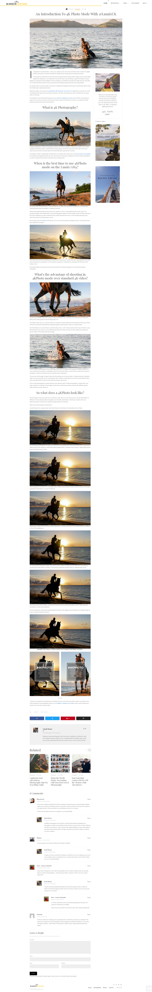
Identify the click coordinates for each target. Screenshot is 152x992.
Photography (135, 3)
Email (31, 963)
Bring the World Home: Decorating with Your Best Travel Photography (60, 781)
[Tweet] (52, 718)
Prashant (39, 914)
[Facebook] (114, 984)
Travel (125, 3)
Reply (89, 799)
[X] (116, 984)
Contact (111, 987)
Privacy (105, 987)
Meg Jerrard (40, 799)
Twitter (72, 703)
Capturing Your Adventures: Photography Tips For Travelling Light (39, 781)
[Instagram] (118, 984)
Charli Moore (71, 9)
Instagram (59, 703)
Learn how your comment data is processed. (64, 976)
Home (105, 3)
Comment (32, 939)
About (144, 3)
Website (63, 963)
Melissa (39, 838)
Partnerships (97, 987)
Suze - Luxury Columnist (44, 866)
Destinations (114, 3)
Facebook (65, 703)
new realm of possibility (84, 154)
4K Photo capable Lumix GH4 (65, 98)
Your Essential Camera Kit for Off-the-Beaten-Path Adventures (80, 781)
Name (31, 956)
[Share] (37, 718)
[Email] (83, 718)
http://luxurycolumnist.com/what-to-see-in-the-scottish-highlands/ (70, 907)
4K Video (43, 220)
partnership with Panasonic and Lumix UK (60, 91)
